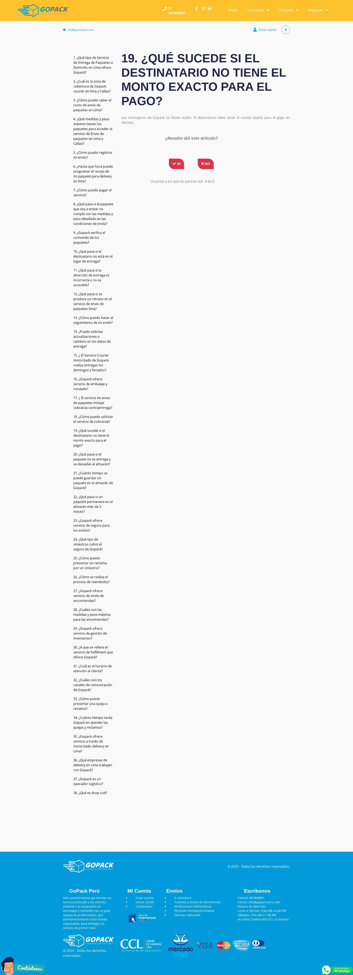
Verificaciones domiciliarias (193, 906)
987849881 (256, 898)
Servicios (257, 10)
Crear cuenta (144, 898)
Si (178, 164)
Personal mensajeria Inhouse (194, 911)
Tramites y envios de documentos (197, 902)
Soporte (287, 10)
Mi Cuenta (139, 891)
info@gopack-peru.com (81, 29)
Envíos (174, 891)
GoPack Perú (84, 891)
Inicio (233, 10)
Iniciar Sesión (267, 30)
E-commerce (182, 898)
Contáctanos (144, 906)
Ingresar (317, 10)
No (207, 164)
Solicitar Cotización (187, 915)
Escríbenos (257, 891)
